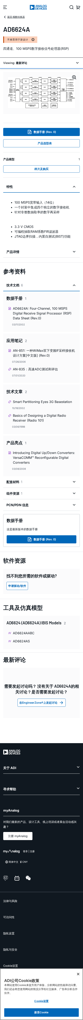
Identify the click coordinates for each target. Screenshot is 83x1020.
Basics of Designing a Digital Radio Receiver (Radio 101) (39, 417)
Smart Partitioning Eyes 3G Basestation (42, 402)
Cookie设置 (10, 965)
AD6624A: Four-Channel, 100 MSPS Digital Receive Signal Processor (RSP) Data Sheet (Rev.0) (42, 313)
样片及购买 (41, 169)
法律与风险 (10, 901)
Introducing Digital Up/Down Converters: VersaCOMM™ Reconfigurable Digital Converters (44, 457)
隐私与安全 (10, 949)
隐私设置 (9, 933)
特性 (9, 187)
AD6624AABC (23, 633)
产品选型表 (45, 143)
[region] (41, 994)
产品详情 (12, 252)
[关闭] (78, 974)
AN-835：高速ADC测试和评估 (35, 369)
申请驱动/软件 (17, 586)
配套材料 (14, 482)
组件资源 (14, 493)
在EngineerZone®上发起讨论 (38, 702)
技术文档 (14, 285)
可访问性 (9, 917)
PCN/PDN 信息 (17, 505)
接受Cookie (41, 1012)
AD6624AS (21, 641)
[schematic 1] (41, 93)
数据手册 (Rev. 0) (45, 132)
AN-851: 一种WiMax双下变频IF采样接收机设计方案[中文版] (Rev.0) (44, 352)
